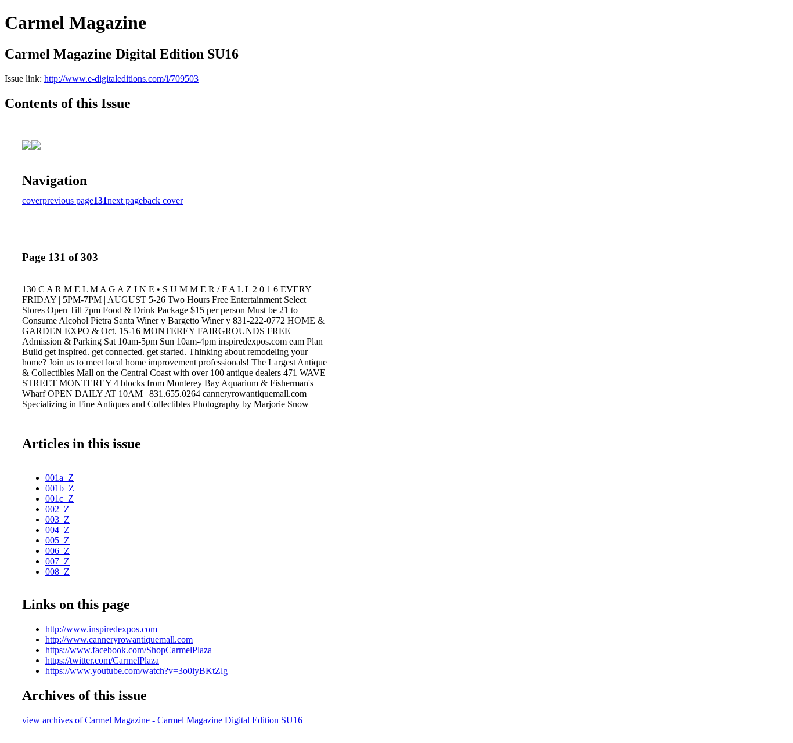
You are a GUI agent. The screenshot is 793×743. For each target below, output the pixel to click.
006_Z (57, 551)
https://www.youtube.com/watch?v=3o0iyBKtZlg (136, 671)
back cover (163, 200)
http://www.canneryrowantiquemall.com (119, 639)
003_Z (57, 519)
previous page (67, 200)
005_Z (57, 540)
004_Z (57, 530)
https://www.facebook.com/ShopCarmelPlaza (128, 650)
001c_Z (59, 498)
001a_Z (59, 478)
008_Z (57, 572)
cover (32, 200)
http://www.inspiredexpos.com (101, 629)
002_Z (57, 509)
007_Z (57, 561)
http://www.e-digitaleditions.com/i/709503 (121, 79)
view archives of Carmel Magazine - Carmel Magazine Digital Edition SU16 (162, 720)
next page (125, 200)
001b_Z (59, 488)
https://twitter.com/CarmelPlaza (102, 660)
